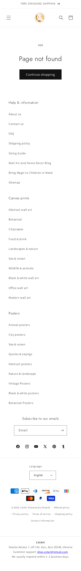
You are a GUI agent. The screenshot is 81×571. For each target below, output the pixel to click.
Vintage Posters (19, 383)
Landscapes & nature (23, 249)
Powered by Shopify (39, 507)
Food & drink (18, 239)
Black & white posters (24, 393)
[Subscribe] (62, 430)
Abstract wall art (20, 210)
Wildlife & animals (21, 268)
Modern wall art (20, 298)
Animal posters (19, 325)
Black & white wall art (24, 278)
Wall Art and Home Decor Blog (30, 163)
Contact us (16, 124)
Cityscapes (16, 229)
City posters (17, 335)
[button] (8, 17)
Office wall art (18, 288)
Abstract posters (20, 364)
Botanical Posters (21, 403)
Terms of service (41, 513)
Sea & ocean (17, 258)
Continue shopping (40, 74)
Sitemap (14, 182)
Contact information (42, 520)
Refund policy (62, 507)
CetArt (23, 507)
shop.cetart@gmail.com (52, 552)
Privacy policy (21, 513)
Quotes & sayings (20, 354)
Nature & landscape (22, 374)
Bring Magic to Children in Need (31, 173)
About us (15, 114)
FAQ (11, 134)
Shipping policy (19, 143)
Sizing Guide (17, 153)
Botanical (15, 219)
